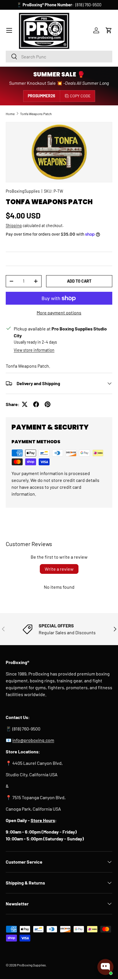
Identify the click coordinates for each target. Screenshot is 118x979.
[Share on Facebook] (36, 404)
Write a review (59, 569)
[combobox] (59, 56)
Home (10, 114)
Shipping (14, 225)
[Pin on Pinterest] (47, 404)
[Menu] (9, 30)
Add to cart (79, 281)
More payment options (59, 312)
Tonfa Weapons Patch (36, 114)
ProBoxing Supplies (31, 965)
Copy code (80, 95)
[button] (109, 30)
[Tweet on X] (24, 404)
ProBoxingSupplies (23, 191)
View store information (34, 350)
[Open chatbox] (105, 967)
